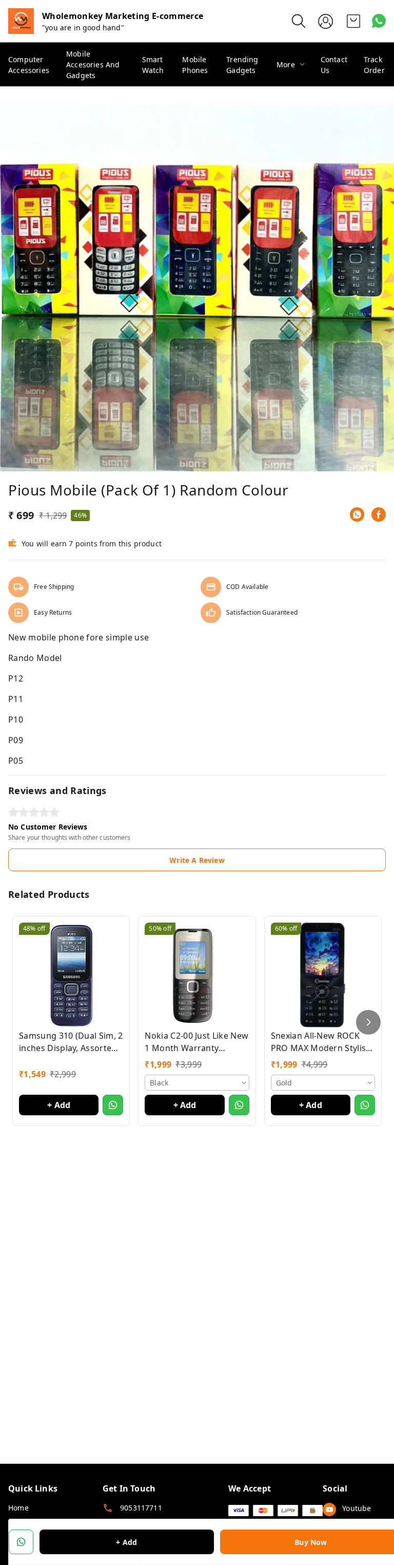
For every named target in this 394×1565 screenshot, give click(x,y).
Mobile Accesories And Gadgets (93, 64)
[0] (353, 21)
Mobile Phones (195, 64)
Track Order (374, 64)
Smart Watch (153, 64)
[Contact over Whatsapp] (379, 21)
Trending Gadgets (242, 64)
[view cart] (353, 21)
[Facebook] (378, 514)
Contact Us (334, 64)
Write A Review (196, 860)
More (286, 64)
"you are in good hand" (83, 27)
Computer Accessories (28, 64)
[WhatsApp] (357, 514)
